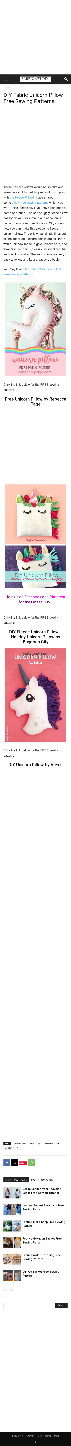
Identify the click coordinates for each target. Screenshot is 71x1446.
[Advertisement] (35, 37)
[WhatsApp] (31, 1162)
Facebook (32, 597)
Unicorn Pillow (11, 1147)
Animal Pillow (19, 1143)
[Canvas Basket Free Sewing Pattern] (12, 1276)
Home (6, 87)
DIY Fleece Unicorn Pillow (34, 631)
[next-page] (11, 1288)
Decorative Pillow (51, 1143)
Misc (56, 1435)
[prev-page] (5, 1288)
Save (24, 1163)
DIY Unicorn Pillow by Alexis (35, 764)
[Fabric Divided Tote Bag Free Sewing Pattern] (12, 1259)
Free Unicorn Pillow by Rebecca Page (35, 402)
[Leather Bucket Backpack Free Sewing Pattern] (12, 1209)
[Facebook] (6, 1162)
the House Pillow (21, 197)
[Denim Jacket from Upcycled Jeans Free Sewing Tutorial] (12, 1193)
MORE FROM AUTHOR (43, 1180)
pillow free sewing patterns (30, 202)
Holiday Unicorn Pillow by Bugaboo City (35, 639)
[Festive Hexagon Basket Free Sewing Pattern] (12, 1242)
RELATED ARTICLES (16, 1180)
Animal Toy (35, 1143)
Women (30, 1435)
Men (40, 1435)
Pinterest (57, 597)
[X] (14, 1162)
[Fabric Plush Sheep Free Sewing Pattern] (12, 1226)
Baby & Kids (18, 1435)
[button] (5, 79)
